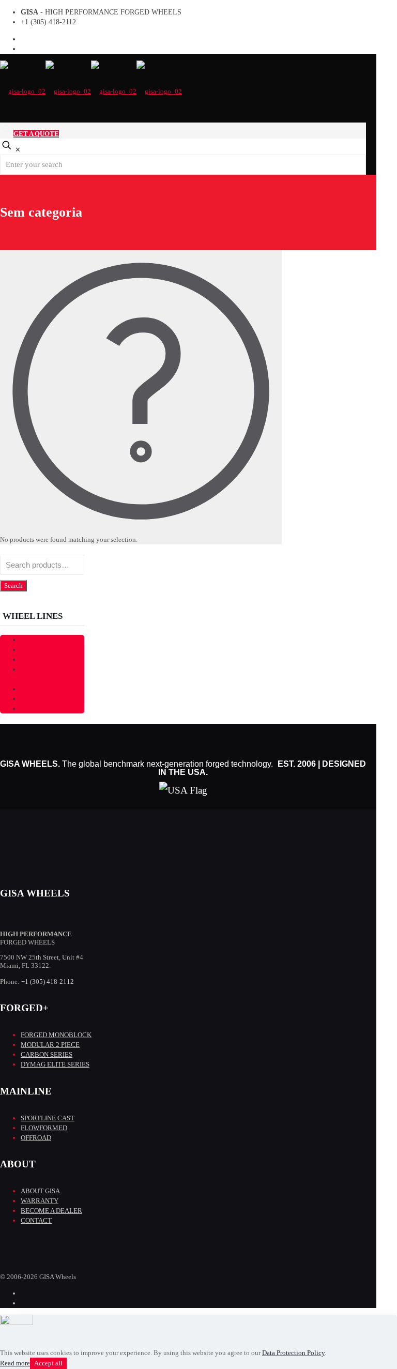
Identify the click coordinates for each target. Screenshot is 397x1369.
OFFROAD (36, 1138)
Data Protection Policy (293, 1353)
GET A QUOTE (36, 134)
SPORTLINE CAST (47, 1118)
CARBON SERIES (46, 1054)
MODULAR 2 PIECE (50, 1044)
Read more (15, 1363)
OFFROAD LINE (45, 708)
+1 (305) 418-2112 (48, 22)
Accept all (48, 1363)
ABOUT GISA (40, 1191)
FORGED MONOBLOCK (42, 674)
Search (13, 585)
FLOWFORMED (44, 1128)
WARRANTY (39, 1201)
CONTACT (36, 1220)
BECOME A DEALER (51, 1210)
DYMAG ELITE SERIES (55, 1064)
